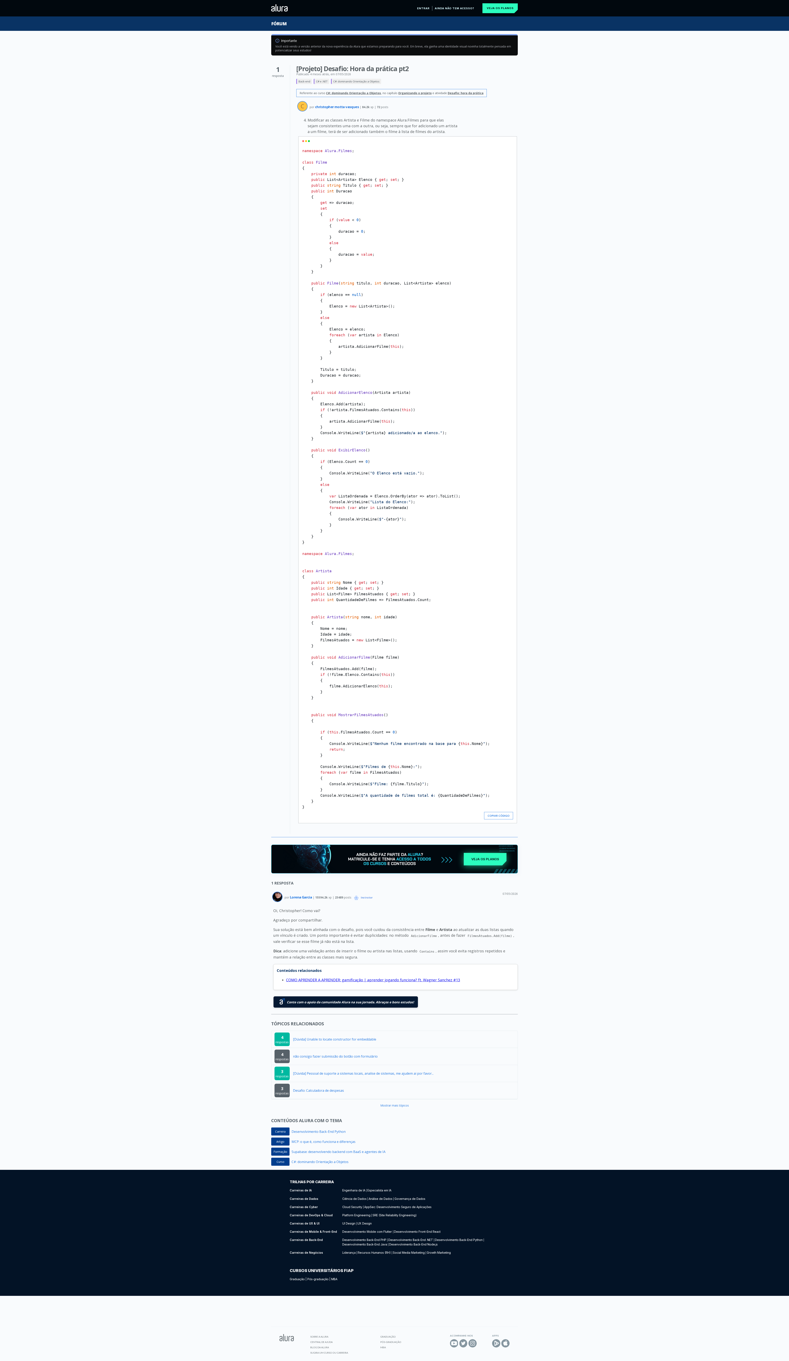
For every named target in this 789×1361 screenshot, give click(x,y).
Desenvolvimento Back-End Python (319, 1131)
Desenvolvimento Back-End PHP (364, 1240)
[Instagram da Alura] (472, 1343)
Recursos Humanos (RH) (374, 1252)
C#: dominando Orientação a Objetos (356, 81)
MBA (334, 1279)
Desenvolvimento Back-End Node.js (413, 1244)
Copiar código (499, 816)
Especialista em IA (379, 1190)
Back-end (304, 81)
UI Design (348, 1223)
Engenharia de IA (353, 1190)
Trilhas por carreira (312, 1182)
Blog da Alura (319, 1347)
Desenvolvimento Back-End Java (364, 1244)
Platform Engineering (356, 1215)
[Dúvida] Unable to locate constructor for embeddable (334, 1039)
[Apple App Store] (505, 1343)
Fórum (279, 24)
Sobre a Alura (319, 1336)
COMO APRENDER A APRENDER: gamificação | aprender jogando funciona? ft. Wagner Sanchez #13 (373, 979)
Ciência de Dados (354, 1198)
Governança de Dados (409, 1198)
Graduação (297, 1279)
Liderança (349, 1252)
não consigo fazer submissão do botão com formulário (335, 1056)
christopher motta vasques (337, 106)
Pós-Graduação (390, 1342)
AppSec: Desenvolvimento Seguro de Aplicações (397, 1207)
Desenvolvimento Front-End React (417, 1231)
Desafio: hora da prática (465, 93)
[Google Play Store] (496, 1343)
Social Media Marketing (409, 1252)
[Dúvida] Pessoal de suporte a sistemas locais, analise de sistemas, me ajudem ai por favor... (363, 1073)
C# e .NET (322, 81)
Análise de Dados (380, 1198)
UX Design (364, 1223)
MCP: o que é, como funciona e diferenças (323, 1141)
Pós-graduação (318, 1279)
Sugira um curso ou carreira (329, 1352)
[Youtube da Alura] (454, 1343)
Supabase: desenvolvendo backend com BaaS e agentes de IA (338, 1151)
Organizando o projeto (415, 93)
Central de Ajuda (321, 1342)
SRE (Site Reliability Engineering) (395, 1215)
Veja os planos (500, 8)
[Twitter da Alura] (463, 1343)
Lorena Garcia (301, 897)
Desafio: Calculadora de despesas (318, 1090)
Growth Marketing (439, 1252)
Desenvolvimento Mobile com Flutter (367, 1231)
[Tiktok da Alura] (482, 1343)
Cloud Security (352, 1207)
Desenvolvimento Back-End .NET (410, 1240)
